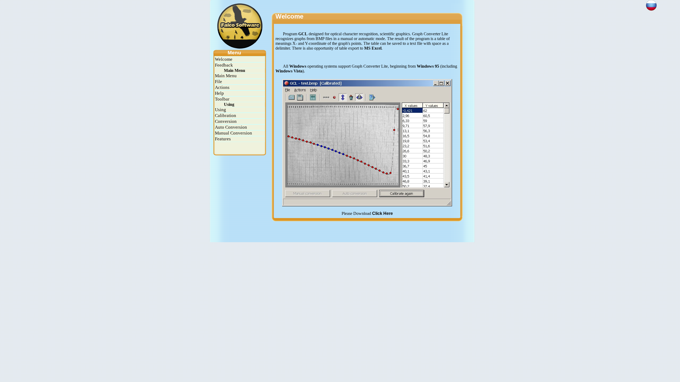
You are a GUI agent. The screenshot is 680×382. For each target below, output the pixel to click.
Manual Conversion (233, 133)
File (218, 81)
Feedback (224, 65)
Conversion (226, 121)
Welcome (223, 59)
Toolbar (222, 99)
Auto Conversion (231, 127)
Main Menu (226, 75)
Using (220, 109)
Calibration (225, 115)
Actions (222, 87)
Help (219, 93)
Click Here (382, 213)
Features (223, 138)
